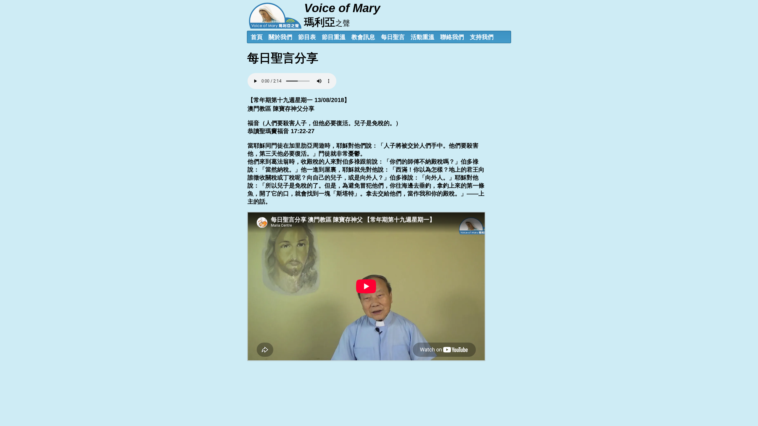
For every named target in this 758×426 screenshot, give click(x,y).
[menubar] (379, 37)
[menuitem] (256, 37)
